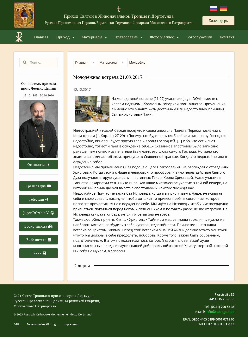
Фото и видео (162, 37)
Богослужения (199, 37)
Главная (41, 37)
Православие (126, 37)
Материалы (92, 37)
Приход (63, 37)
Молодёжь (137, 62)
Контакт (227, 37)
